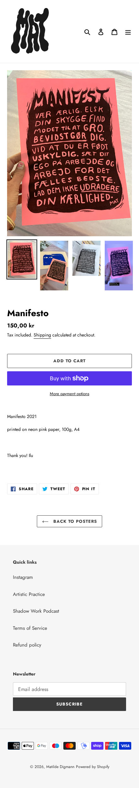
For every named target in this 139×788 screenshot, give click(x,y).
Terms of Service (30, 628)
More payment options (69, 394)
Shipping (42, 335)
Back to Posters (74, 521)
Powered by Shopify (92, 767)
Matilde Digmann (60, 767)
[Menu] (128, 31)
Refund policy (27, 644)
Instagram (23, 577)
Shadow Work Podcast (36, 611)
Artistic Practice (29, 594)
